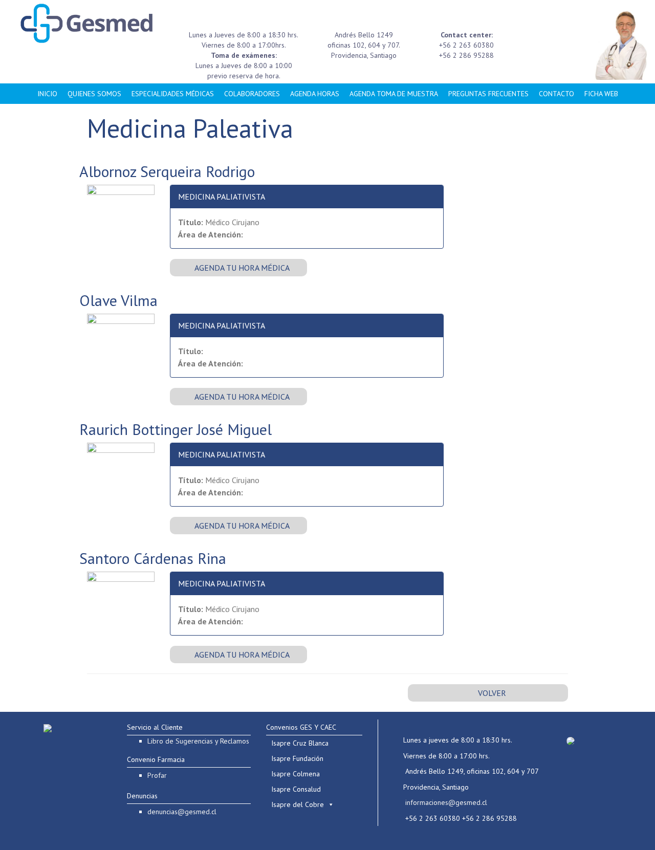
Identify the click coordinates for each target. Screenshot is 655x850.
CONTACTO (556, 93)
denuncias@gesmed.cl (181, 811)
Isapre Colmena (295, 773)
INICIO (47, 93)
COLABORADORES (252, 93)
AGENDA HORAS (314, 93)
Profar (157, 775)
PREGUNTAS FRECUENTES (488, 93)
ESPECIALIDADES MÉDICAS (173, 93)
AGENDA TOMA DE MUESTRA (394, 93)
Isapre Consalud (296, 789)
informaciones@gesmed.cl (446, 802)
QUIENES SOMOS (94, 93)
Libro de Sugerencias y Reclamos (198, 741)
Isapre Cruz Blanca (300, 743)
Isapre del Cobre (297, 804)
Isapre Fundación (297, 758)
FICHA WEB (601, 93)
